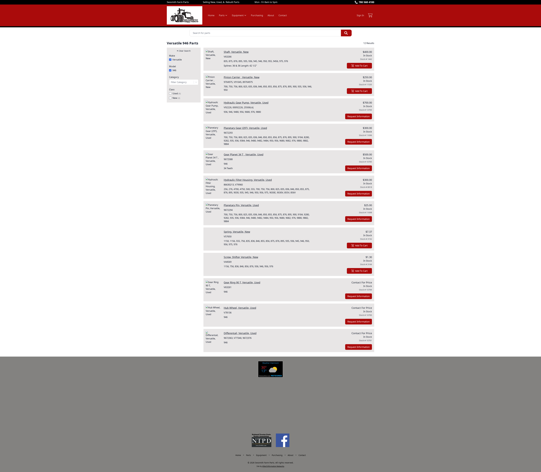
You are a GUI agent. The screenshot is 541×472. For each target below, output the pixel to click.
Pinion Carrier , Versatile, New (241, 77)
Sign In (360, 15)
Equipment (261, 455)
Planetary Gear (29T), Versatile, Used (245, 128)
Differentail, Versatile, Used (240, 333)
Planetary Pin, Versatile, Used (241, 205)
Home (211, 15)
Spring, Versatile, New (237, 231)
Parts (248, 455)
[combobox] (183, 82)
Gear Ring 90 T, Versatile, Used (242, 282)
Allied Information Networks (273, 466)
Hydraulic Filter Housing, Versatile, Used (248, 180)
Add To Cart (361, 65)
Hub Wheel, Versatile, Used (240, 307)
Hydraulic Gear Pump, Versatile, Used (246, 102)
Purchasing (257, 15)
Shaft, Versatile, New (236, 52)
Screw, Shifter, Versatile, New (241, 257)
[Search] (346, 33)
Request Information (358, 116)
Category (174, 77)
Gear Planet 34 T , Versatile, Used (243, 154)
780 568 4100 (366, 2)
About (271, 15)
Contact (283, 15)
